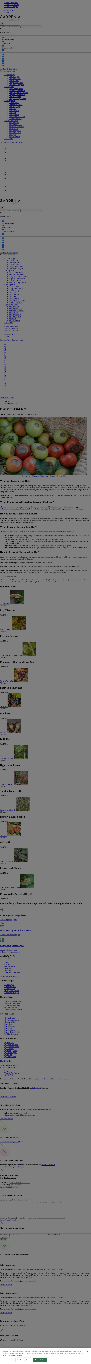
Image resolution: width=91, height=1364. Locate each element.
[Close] (87, 1351)
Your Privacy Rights (23, 1360)
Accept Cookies (40, 1360)
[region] (45, 1356)
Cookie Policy (17, 1355)
